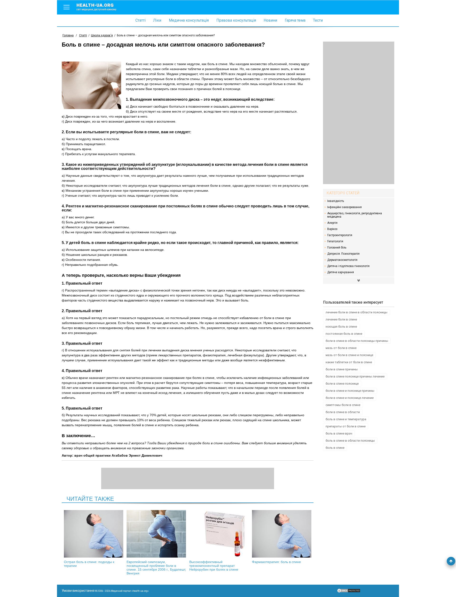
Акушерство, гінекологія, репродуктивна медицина (354, 215)
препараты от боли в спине (346, 426)
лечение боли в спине (341, 319)
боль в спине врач (339, 433)
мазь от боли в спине (341, 348)
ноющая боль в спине (341, 326)
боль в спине (335, 447)
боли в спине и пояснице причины (350, 390)
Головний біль (336, 247)
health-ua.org (96, 7)
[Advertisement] (358, 113)
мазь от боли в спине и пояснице (349, 355)
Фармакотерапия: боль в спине (276, 562)
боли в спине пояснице (342, 383)
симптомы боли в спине (343, 405)
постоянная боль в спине (344, 333)
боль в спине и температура (346, 419)
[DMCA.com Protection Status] (349, 592)
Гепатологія (335, 241)
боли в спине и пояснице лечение (350, 398)
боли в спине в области (343, 412)
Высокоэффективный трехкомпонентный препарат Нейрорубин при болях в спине (213, 565)
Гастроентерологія (339, 235)
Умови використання (78, 590)
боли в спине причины (342, 369)
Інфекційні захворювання (344, 207)
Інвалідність (335, 201)
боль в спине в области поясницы (350, 440)
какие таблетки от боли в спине (349, 362)
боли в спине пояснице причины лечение (355, 376)
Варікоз (332, 229)
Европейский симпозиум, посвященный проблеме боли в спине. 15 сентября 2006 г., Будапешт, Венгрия (156, 567)
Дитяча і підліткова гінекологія (348, 266)
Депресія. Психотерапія (343, 253)
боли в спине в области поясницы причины (357, 341)
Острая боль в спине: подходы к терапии (89, 564)
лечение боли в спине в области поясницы (356, 312)
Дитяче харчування (340, 272)
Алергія (332, 222)
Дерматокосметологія (342, 260)
